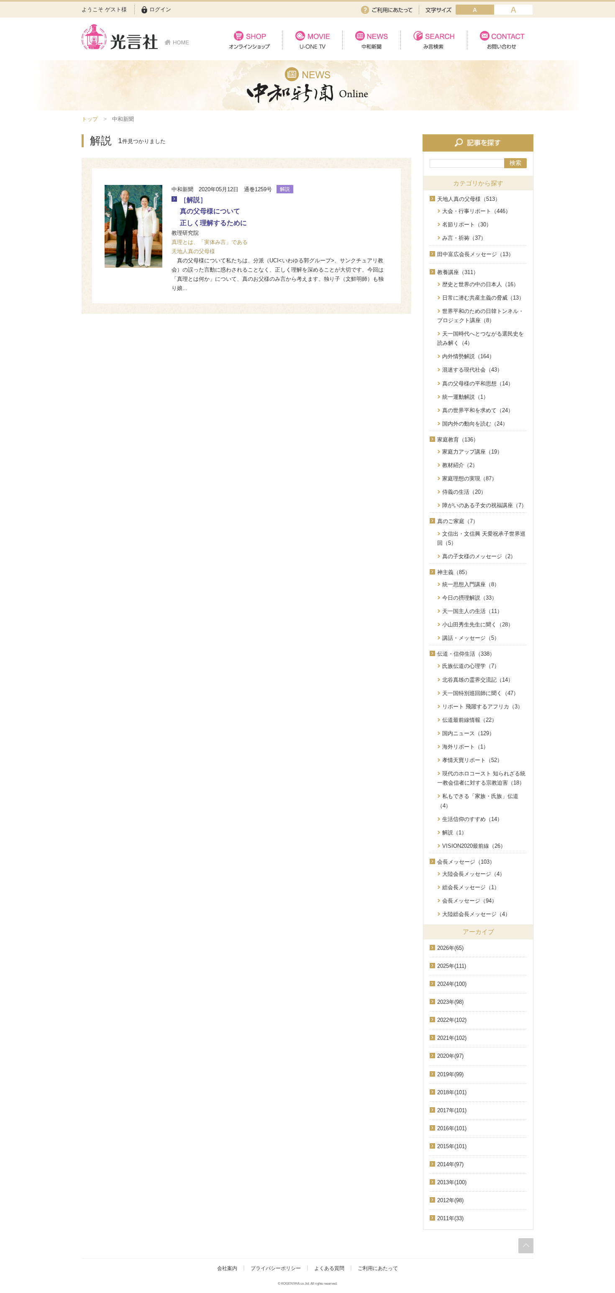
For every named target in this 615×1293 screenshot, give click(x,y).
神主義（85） (453, 572)
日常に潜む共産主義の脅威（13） (483, 298)
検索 (515, 162)
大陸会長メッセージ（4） (473, 874)
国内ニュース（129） (468, 733)
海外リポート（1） (465, 747)
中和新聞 (371, 39)
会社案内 (227, 1268)
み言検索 (433, 39)
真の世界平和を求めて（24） (477, 410)
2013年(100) (451, 1182)
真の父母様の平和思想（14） (477, 383)
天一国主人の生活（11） (472, 611)
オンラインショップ (249, 39)
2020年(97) (450, 1056)
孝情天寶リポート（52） (472, 760)
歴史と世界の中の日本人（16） (480, 284)
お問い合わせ (500, 39)
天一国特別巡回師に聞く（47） (480, 693)
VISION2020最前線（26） (474, 846)
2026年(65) (450, 948)
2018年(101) (451, 1092)
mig (513, 10)
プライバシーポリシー (276, 1268)
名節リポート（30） (467, 224)
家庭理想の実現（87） (469, 478)
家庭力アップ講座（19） (472, 452)
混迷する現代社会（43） (472, 370)
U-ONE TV (312, 39)
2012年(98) (450, 1200)
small (475, 10)
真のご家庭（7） (457, 521)
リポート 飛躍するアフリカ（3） (482, 706)
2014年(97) (450, 1164)
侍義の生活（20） (464, 492)
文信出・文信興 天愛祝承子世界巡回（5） (481, 538)
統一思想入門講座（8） (471, 584)
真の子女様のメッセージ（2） (479, 556)
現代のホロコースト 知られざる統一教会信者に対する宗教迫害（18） (481, 778)
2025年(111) (451, 966)
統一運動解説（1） (465, 397)
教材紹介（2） (460, 465)
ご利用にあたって (387, 10)
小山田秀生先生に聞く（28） (477, 624)
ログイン (160, 9)
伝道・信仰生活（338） (466, 654)
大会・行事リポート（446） (476, 211)
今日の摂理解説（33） (469, 598)
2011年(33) (450, 1218)
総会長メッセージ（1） (471, 887)
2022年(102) (451, 1020)
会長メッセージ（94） (469, 901)
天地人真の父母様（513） (468, 199)
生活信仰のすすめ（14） (472, 819)
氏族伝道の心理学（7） (471, 666)
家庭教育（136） (458, 439)
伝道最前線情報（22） (469, 720)
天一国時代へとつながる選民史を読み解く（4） (480, 338)
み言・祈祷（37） (464, 238)
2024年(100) (451, 984)
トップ (90, 119)
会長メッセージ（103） (466, 862)
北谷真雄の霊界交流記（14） (477, 680)
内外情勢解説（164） (468, 356)
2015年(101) (451, 1146)
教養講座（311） (458, 272)
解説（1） (454, 832)
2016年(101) (451, 1128)
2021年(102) (451, 1038)
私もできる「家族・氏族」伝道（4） (477, 800)
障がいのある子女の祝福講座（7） (484, 505)
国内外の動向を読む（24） (475, 424)
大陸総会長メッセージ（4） (476, 914)
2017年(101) (451, 1110)
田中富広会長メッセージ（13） (475, 254)
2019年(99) (450, 1074)
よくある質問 (329, 1268)
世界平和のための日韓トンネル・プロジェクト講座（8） (480, 315)
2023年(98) (450, 1002)
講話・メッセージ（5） (471, 638)
